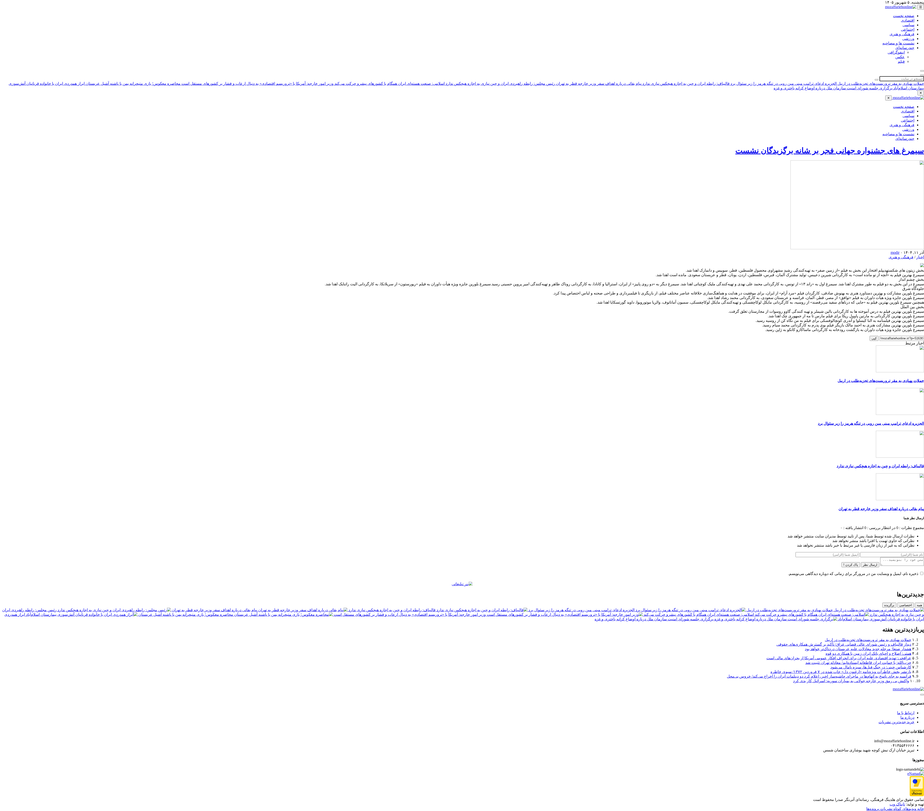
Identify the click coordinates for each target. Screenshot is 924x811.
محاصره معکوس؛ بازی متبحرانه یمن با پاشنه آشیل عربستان (132, 83)
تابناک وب (897, 804)
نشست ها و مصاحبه (898, 43)
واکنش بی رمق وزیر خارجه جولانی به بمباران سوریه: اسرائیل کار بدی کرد (851, 681)
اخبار (920, 257)
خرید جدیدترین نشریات (896, 722)
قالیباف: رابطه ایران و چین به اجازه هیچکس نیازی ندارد (686, 83)
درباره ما (907, 717)
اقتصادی (907, 20)
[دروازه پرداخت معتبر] (917, 795)
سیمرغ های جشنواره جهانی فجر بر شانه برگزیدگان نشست (829, 150)
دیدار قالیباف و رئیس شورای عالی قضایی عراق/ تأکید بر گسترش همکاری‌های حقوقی (843, 644)
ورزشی (908, 39)
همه (919, 605)
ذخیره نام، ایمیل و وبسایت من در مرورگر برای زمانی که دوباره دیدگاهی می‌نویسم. (853, 574)
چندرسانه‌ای (904, 48)
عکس (900, 57)
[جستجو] (922, 71)
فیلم (901, 61)
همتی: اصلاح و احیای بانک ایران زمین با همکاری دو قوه (868, 653)
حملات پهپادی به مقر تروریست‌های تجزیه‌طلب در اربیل (880, 83)
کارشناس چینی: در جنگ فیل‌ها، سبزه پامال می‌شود (870, 667)
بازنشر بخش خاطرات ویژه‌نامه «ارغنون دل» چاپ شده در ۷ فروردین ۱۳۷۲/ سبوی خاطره (840, 672)
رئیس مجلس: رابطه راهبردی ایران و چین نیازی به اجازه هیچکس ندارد (500, 83)
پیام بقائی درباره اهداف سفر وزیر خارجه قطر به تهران (598, 83)
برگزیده (889, 605)
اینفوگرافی (896, 52)
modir (895, 252)
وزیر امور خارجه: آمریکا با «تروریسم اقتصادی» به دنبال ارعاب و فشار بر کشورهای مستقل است (257, 83)
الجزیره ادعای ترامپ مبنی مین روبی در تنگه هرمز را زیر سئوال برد (783, 83)
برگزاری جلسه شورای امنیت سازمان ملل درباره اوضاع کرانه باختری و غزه (833, 88)
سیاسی (908, 25)
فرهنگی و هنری (902, 34)
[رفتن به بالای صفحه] (922, 694)
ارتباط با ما (905, 713)
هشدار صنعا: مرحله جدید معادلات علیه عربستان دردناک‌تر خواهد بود (858, 649)
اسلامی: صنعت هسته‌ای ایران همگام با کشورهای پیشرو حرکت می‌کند (389, 83)
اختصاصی (905, 605)
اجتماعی (907, 29)
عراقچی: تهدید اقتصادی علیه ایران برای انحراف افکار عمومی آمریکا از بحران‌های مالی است (838, 658)
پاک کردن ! (850, 565)
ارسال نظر (870, 565)
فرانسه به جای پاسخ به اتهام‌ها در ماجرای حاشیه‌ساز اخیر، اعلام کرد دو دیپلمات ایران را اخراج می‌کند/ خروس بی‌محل (819, 676)
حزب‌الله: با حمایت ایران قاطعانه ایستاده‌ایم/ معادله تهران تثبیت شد (858, 663)
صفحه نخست (903, 16)
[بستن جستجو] (922, 75)
